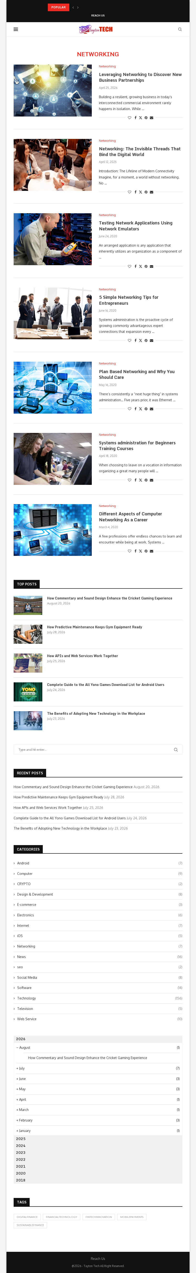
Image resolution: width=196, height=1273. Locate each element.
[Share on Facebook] (135, 118)
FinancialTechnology (61, 1217)
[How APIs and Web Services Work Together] (28, 663)
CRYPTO (99, 884)
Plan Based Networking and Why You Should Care (137, 374)
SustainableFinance (30, 1225)
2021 (21, 1166)
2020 (21, 1173)
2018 (21, 1180)
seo (99, 967)
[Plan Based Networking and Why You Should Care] (53, 388)
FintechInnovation (99, 1217)
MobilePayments (131, 1217)
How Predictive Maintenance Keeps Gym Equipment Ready (89, 7)
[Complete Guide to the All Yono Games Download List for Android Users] (28, 691)
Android (99, 863)
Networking (99, 946)
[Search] (180, 29)
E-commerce (99, 905)
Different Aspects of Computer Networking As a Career (130, 516)
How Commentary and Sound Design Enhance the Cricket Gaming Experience (109, 598)
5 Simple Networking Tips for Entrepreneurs (128, 300)
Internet (99, 925)
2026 (21, 1039)
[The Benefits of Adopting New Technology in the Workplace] (28, 720)
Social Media (99, 977)
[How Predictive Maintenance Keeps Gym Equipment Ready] (28, 634)
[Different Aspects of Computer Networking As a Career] (53, 530)
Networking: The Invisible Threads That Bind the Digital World (140, 151)
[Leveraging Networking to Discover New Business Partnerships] (53, 91)
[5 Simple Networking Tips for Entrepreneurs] (53, 314)
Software (99, 988)
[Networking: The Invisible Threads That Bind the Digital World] (53, 165)
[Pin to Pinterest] (146, 118)
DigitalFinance (27, 1217)
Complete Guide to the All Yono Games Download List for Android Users (105, 684)
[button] (73, 7)
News (99, 957)
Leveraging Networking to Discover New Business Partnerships (140, 77)
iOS (99, 936)
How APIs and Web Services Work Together (82, 656)
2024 (21, 1145)
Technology (99, 998)
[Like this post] (129, 118)
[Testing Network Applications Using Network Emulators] (53, 239)
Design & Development (99, 894)
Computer (99, 874)
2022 (21, 1159)
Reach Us (98, 16)
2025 (21, 1138)
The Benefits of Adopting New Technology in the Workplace (96, 713)
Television (99, 1009)
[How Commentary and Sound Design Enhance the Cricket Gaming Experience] (28, 605)
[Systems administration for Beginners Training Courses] (53, 459)
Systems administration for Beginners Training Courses (137, 445)
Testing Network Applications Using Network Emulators (136, 225)
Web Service (99, 1019)
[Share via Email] (151, 118)
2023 (21, 1152)
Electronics (99, 915)
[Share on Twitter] (140, 118)
